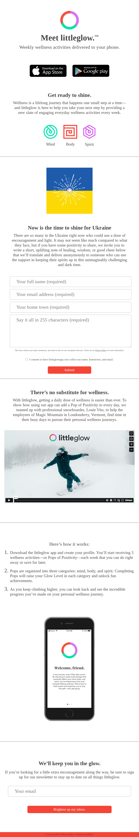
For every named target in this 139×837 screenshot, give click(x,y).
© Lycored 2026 (52, 834)
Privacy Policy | (68, 834)
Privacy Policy (101, 350)
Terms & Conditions (84, 834)
